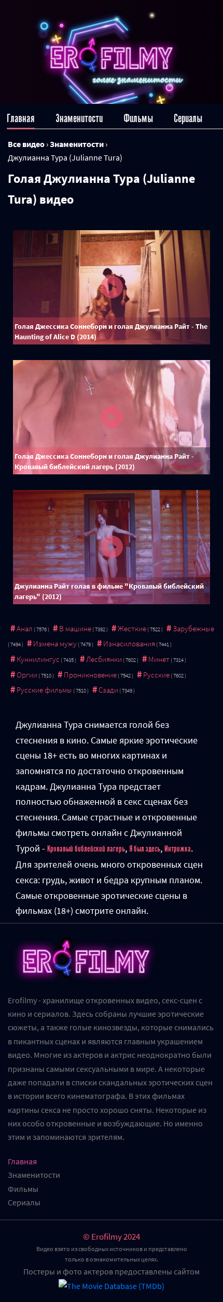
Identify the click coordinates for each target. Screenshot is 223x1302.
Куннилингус (38, 659)
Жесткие (132, 628)
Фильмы (138, 118)
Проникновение (90, 675)
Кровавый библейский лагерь (86, 849)
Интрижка (177, 849)
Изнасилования (129, 643)
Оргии (27, 675)
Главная (21, 118)
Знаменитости (79, 118)
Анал (25, 628)
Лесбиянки (104, 659)
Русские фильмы (44, 690)
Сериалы (188, 118)
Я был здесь (144, 849)
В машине (75, 628)
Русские (156, 675)
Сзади (108, 690)
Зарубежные (193, 628)
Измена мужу (55, 643)
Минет (159, 659)
